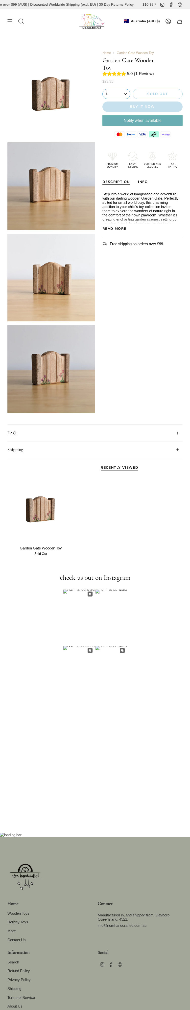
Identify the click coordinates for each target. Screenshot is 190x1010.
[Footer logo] (26, 874)
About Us (15, 1006)
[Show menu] (10, 21)
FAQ (11, 433)
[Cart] (179, 21)
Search (13, 962)
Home (106, 53)
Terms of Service (21, 997)
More (11, 931)
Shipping (15, 449)
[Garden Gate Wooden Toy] (40, 510)
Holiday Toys (17, 922)
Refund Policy (18, 971)
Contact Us (16, 940)
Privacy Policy (19, 980)
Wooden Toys (18, 913)
